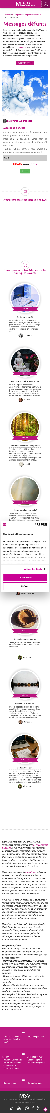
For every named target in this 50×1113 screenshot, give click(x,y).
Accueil (8, 15)
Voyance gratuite (11, 1068)
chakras (22, 47)
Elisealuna (28, 657)
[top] (45, 1109)
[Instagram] (27, 1108)
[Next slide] (44, 93)
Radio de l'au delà (25, 317)
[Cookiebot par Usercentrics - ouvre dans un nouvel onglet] (35, 524)
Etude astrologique (25, 768)
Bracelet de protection (25, 703)
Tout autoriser (25, 577)
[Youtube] (19, 1108)
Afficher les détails (33, 569)
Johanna (28, 722)
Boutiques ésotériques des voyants (26, 15)
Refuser (25, 586)
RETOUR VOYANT (25, 63)
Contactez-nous (35, 1083)
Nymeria (28, 335)
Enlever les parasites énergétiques (25, 446)
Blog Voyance (9, 1083)
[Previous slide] (6, 93)
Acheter (25, 171)
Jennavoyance (27, 593)
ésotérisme (30, 872)
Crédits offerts (9, 1065)
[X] (37, 1109)
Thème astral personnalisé (25, 510)
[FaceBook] (33, 1108)
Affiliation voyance (36, 1062)
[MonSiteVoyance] (25, 4)
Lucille (28, 464)
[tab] (24, 114)
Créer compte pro (36, 1060)
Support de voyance (12, 1036)
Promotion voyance (12, 1062)
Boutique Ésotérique (12, 1060)
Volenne (28, 400)
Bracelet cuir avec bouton (25, 639)
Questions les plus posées (11, 1040)
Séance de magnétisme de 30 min (25, 381)
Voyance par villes (36, 1036)
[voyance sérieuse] (25, 1095)
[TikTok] (12, 1109)
